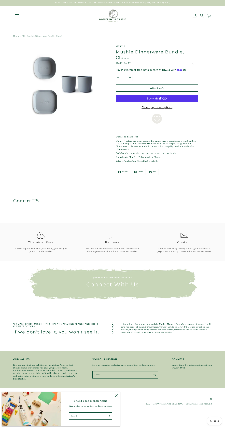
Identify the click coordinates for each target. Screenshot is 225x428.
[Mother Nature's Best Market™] (112, 15)
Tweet (125, 172)
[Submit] (154, 375)
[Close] (116, 396)
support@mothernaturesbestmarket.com (192, 365)
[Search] (202, 15)
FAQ (148, 404)
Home (16, 36)
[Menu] (16, 15)
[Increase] (129, 77)
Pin (154, 172)
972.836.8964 (178, 368)
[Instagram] (210, 399)
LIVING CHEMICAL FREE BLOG (168, 404)
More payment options (157, 107)
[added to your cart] (209, 15)
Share (140, 172)
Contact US (26, 201)
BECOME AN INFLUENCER (199, 404)
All (23, 36)
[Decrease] (118, 77)
